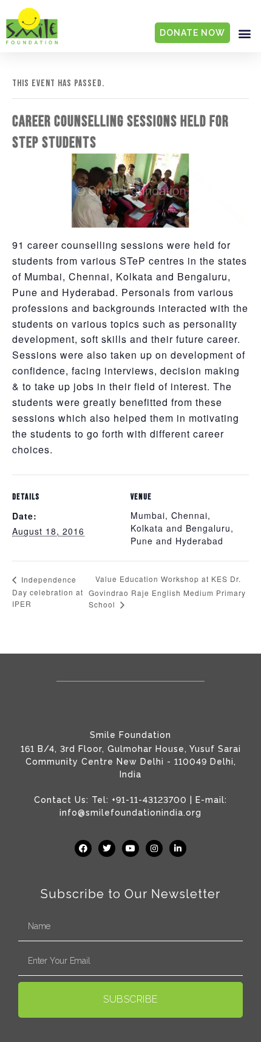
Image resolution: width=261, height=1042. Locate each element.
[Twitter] (106, 848)
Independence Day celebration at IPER (47, 591)
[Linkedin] (177, 848)
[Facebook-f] (83, 848)
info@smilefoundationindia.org (130, 812)
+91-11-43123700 (149, 800)
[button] (244, 33)
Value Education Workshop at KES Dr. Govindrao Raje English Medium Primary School (167, 591)
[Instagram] (154, 848)
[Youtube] (130, 848)
